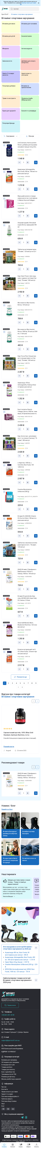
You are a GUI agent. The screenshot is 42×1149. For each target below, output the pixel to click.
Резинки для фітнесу (8, 1076)
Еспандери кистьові (8, 1065)
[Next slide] (37, 701)
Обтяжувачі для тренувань (10, 1062)
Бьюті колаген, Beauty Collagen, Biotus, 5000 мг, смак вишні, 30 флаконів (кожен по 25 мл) (27, 412)
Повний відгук (9, 747)
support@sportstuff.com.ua (10, 1040)
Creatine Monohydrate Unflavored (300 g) (25, 490)
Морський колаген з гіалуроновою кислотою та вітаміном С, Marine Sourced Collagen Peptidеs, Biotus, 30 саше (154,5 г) (27, 198)
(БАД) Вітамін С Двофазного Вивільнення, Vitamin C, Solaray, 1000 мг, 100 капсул (27, 571)
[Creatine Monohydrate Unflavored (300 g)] (9, 497)
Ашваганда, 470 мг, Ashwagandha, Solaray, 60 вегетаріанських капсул (27, 385)
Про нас (4, 1087)
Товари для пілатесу (8, 1069)
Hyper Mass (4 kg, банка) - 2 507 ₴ (17, 962)
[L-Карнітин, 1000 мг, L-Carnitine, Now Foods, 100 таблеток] (9, 470)
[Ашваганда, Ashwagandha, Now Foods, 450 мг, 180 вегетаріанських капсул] (9, 177)
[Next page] (18, 687)
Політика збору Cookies (9, 1101)
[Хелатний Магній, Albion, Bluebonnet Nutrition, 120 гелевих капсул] (9, 630)
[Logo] (4, 9)
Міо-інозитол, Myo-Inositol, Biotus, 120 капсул (26, 304)
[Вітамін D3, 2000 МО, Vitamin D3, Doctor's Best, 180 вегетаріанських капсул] (9, 523)
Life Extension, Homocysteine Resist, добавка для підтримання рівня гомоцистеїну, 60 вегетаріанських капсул (27, 145)
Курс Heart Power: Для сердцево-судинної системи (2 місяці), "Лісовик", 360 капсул (27, 278)
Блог (2, 1106)
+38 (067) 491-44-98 (7, 1015)
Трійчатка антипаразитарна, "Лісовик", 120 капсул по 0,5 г (27, 250)
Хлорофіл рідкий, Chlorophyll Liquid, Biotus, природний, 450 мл (27, 225)
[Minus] (19, 162)
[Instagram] (6, 1117)
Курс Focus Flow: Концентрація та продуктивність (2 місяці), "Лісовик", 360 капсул (27, 358)
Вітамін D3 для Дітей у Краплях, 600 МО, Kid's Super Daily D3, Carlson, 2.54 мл (27, 598)
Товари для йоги (6, 1067)
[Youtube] (10, 1117)
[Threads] (26, 1117)
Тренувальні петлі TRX (8, 1074)
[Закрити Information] (38, 3)
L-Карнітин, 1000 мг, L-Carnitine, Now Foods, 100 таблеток (26, 465)
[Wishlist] (4, 145)
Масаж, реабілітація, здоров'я (11, 1079)
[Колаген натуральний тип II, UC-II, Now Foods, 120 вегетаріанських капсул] (9, 657)
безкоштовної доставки (29, 3)
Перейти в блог (7, 809)
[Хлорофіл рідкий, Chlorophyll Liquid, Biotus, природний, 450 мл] (9, 230)
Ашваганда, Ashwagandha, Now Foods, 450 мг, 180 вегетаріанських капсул (28, 171)
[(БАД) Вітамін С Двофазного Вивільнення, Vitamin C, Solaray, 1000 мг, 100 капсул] (9, 577)
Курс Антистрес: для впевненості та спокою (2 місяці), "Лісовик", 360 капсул (27, 438)
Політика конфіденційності (10, 1096)
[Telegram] (18, 1117)
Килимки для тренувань (9, 1060)
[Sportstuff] (20, 995)
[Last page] (22, 687)
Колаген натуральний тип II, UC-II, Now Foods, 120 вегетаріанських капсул (27, 651)
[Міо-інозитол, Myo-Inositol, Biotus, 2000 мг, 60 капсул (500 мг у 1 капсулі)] (9, 337)
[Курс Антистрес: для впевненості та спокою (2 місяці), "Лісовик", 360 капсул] (9, 443)
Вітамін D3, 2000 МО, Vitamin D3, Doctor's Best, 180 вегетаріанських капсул (27, 518)
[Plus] (27, 162)
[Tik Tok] (14, 1117)
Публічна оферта (6, 1099)
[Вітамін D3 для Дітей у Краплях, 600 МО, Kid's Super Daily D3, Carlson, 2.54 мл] (9, 603)
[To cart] (36, 162)
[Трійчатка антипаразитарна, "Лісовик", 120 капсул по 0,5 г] (9, 257)
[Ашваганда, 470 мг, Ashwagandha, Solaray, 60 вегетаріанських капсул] (9, 390)
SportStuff (4, 14)
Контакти (4, 1089)
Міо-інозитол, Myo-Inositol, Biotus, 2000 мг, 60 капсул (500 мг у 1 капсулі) (27, 331)
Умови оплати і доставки (9, 1091)
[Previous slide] (33, 701)
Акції (3, 1103)
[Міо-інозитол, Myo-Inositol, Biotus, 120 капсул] (9, 310)
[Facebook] (2, 1117)
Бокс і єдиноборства (8, 1072)
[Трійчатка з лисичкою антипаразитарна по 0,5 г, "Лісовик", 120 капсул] (9, 550)
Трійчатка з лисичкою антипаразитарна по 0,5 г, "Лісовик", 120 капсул (27, 545)
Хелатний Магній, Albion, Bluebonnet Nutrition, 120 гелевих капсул (27, 625)
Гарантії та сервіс (7, 1094)
